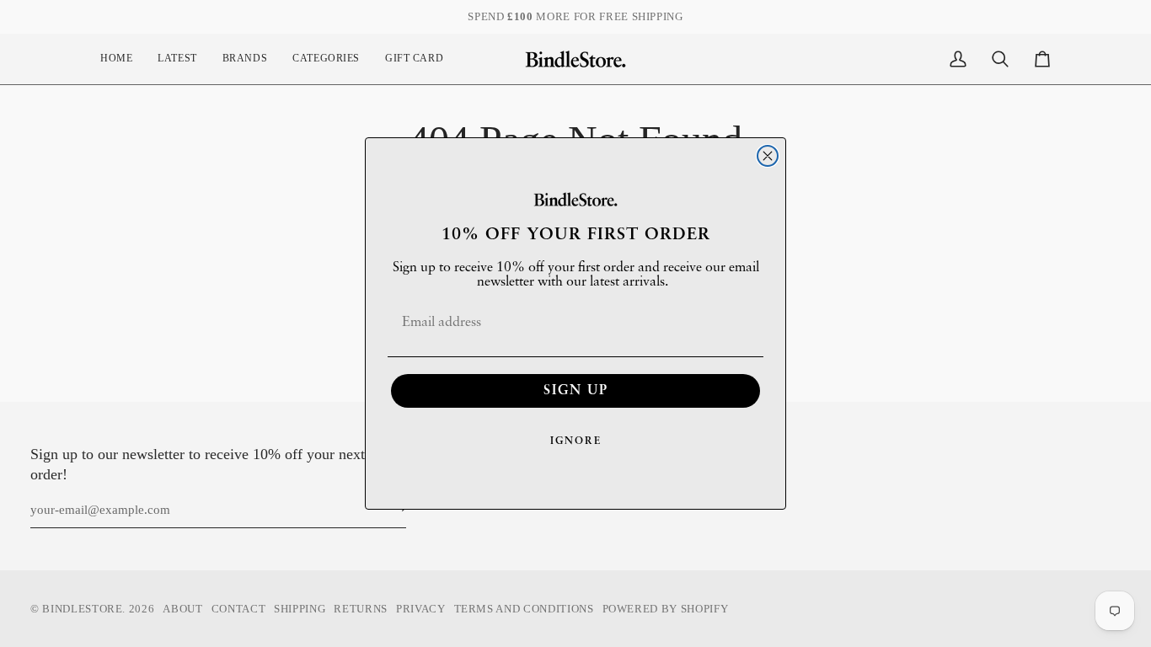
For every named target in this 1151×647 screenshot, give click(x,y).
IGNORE (576, 441)
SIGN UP (575, 391)
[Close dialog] (768, 156)
